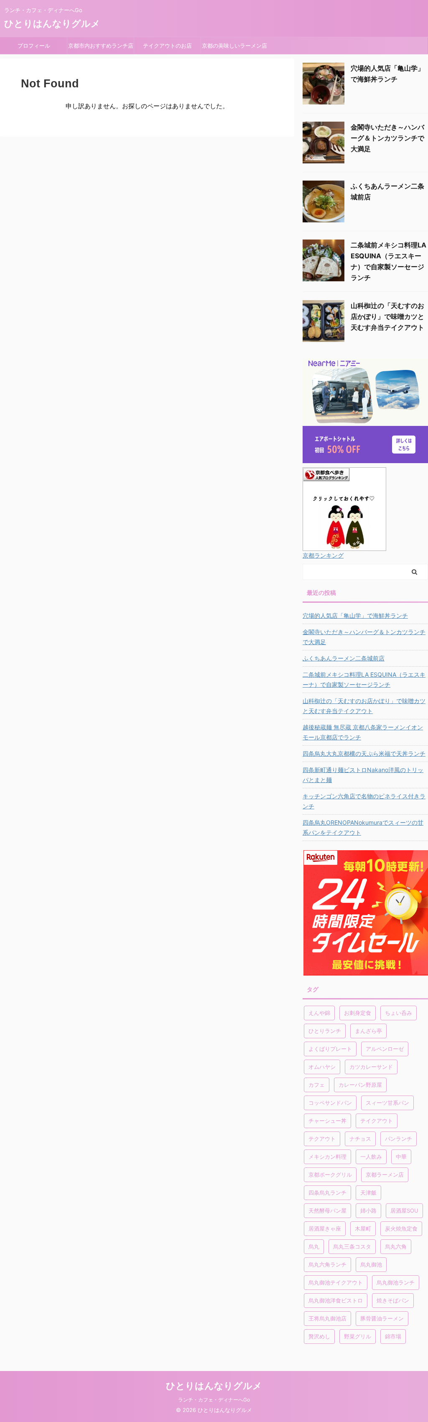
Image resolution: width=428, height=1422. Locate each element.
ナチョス (360, 1138)
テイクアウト (376, 1120)
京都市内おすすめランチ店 (100, 45)
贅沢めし (319, 1336)
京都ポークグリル (330, 1174)
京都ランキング (323, 555)
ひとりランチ (324, 1030)
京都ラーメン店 (385, 1174)
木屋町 (363, 1228)
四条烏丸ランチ (327, 1192)
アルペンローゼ (385, 1048)
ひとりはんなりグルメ (52, 23)
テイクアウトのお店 (167, 45)
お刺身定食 (357, 1012)
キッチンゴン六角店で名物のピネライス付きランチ (364, 801)
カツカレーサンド (371, 1066)
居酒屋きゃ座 (324, 1228)
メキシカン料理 (327, 1156)
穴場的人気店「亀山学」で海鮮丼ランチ (355, 615)
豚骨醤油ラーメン (382, 1318)
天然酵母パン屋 (327, 1210)
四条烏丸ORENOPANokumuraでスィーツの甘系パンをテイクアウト (363, 827)
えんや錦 (319, 1012)
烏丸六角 (396, 1246)
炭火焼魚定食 (401, 1228)
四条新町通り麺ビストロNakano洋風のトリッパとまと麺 (363, 774)
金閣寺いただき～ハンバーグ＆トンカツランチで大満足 (387, 138)
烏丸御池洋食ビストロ (335, 1300)
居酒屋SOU (404, 1210)
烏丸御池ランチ (396, 1282)
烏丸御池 (371, 1264)
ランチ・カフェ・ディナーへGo (214, 1400)
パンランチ (398, 1138)
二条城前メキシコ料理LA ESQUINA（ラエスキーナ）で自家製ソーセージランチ (364, 679)
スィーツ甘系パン (387, 1102)
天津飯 (368, 1192)
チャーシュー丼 (327, 1120)
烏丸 (313, 1246)
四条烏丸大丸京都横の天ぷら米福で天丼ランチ (364, 753)
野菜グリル (357, 1336)
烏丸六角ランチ (327, 1264)
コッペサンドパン (330, 1102)
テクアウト (322, 1138)
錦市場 (393, 1336)
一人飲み (371, 1156)
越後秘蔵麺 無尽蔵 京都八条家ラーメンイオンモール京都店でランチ (363, 732)
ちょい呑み (398, 1012)
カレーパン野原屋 (360, 1084)
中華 (401, 1156)
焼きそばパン (393, 1300)
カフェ (316, 1084)
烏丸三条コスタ (352, 1246)
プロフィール (37, 45)
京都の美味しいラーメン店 (234, 45)
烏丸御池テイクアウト (335, 1282)
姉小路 (368, 1210)
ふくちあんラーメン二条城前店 (344, 658)
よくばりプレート (330, 1048)
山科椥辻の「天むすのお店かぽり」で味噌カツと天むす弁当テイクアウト (387, 316)
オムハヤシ (322, 1066)
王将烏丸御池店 (327, 1318)
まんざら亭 (368, 1030)
